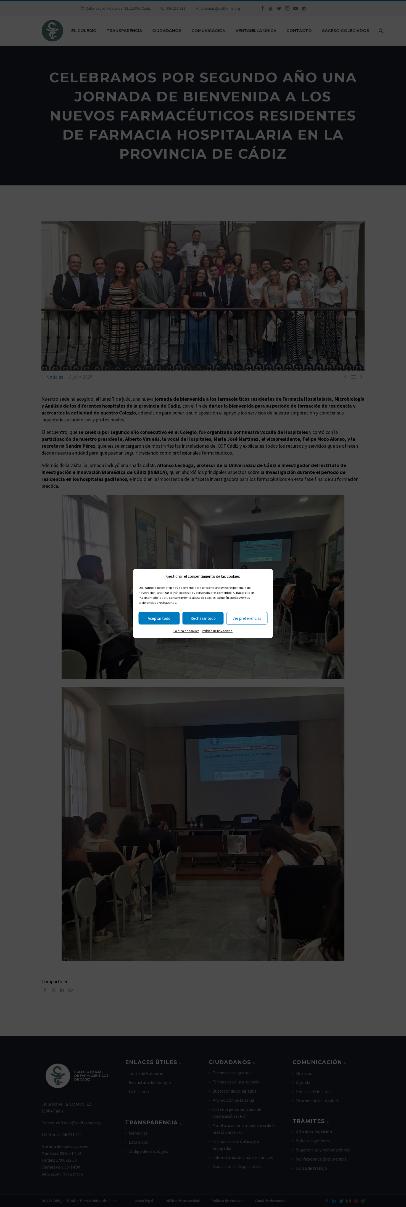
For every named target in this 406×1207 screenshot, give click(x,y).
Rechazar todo (203, 618)
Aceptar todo (159, 618)
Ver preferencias (247, 618)
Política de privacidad (217, 631)
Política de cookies (186, 631)
